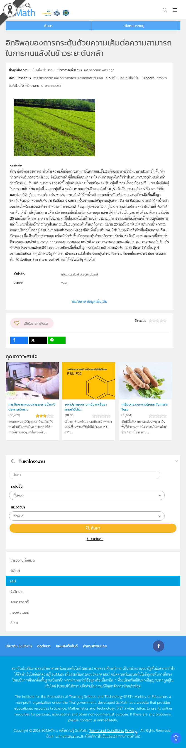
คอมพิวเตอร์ (19, 612)
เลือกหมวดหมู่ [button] (134, 25)
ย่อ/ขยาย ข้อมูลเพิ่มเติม (89, 301)
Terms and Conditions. (106, 730)
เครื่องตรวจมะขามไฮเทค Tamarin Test (144, 407)
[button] (175, 10)
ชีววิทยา (16, 591)
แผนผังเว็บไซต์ (67, 646)
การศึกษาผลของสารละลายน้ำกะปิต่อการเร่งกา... (31, 407)
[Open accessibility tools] (176, 738)
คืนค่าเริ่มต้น (94, 538)
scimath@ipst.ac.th (70, 736)
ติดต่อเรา (44, 646)
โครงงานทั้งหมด (22, 560)
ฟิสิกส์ (15, 570)
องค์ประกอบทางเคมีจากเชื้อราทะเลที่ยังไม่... (86, 407)
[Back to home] (20, 9)
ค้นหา (95, 528)
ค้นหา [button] (48, 25)
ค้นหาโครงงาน (32, 461)
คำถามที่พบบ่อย (95, 646)
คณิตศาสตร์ (19, 602)
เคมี (13, 581)
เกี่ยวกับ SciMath (19, 646)
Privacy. (131, 730)
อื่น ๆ (14, 622)
